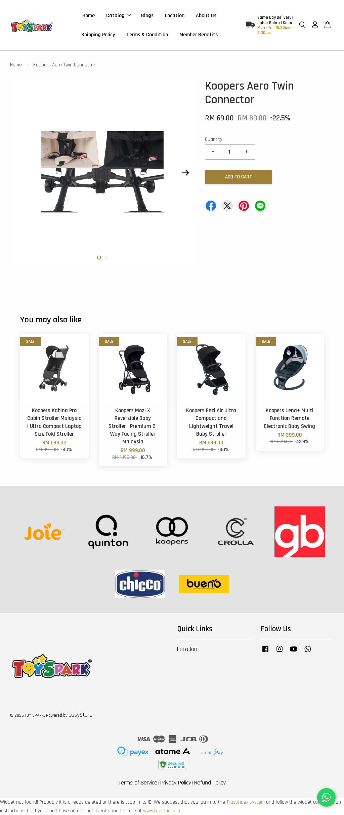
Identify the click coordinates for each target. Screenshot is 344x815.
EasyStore (80, 715)
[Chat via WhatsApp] (326, 797)
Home (88, 15)
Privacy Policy (175, 782)
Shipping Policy (98, 34)
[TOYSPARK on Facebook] (265, 652)
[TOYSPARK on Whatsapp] (307, 652)
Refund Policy (210, 782)
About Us (206, 15)
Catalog (115, 15)
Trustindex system (245, 802)
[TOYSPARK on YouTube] (293, 652)
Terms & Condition (147, 34)
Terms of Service (138, 782)
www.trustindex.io (161, 811)
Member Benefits (198, 34)
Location (174, 15)
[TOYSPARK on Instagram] (279, 652)
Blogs (147, 15)
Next (185, 173)
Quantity (213, 139)
